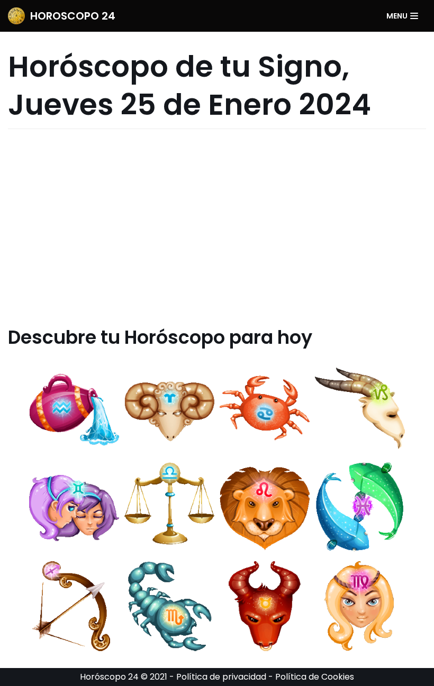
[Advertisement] (217, 227)
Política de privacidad (221, 677)
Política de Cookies (314, 677)
